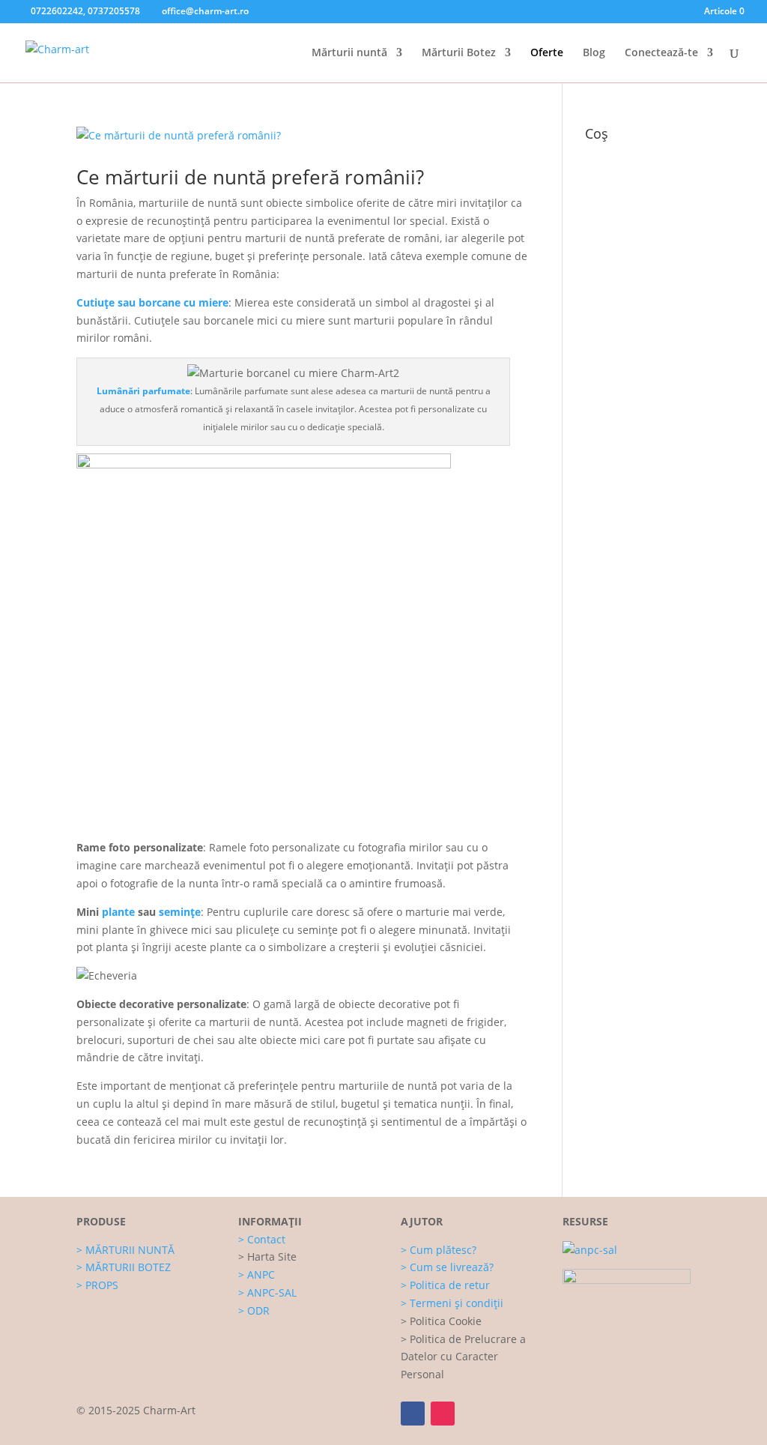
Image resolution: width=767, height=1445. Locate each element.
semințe (180, 912)
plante (118, 912)
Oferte (546, 53)
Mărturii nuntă (349, 53)
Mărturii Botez (459, 53)
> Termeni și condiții (452, 1303)
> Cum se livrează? (447, 1267)
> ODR (254, 1310)
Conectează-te (661, 53)
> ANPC (256, 1274)
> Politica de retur (445, 1285)
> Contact (261, 1239)
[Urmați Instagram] (443, 1414)
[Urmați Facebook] (413, 1414)
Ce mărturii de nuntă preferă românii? (250, 176)
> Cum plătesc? (438, 1250)
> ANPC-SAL (267, 1292)
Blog (594, 53)
